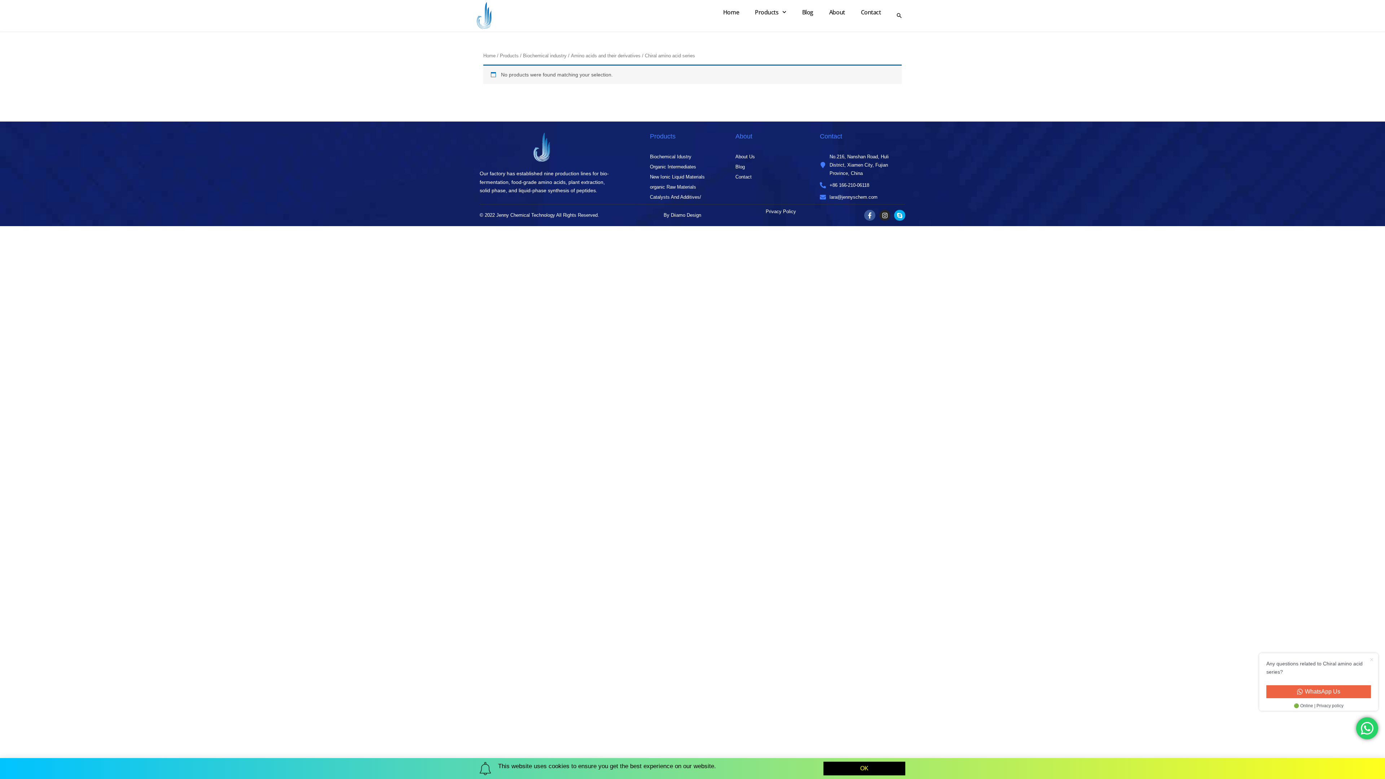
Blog (807, 12)
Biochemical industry (545, 55)
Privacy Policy (781, 211)
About (837, 12)
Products (766, 12)
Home (731, 12)
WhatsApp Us (1322, 691)
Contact (871, 12)
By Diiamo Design (682, 215)
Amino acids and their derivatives (606, 55)
